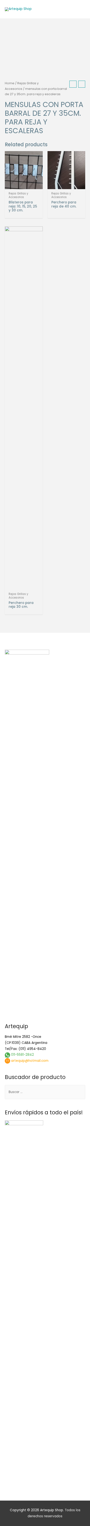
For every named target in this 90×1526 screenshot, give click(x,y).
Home (9, 83)
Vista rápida (24, 185)
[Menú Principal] (80, 9)
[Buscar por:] (45, 1092)
